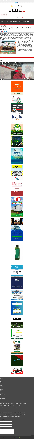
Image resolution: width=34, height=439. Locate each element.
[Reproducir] (1, 79)
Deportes (5, 25)
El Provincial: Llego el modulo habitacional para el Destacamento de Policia (10, 416)
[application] (17, 71)
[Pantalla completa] (32, 79)
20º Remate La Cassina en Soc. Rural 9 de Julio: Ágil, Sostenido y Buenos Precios (10, 405)
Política (1, 382)
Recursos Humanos (24, 21)
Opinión (28, 21)
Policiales (1, 381)
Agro (1, 385)
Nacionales (1, 386)
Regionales (1, 389)
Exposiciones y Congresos (12, 21)
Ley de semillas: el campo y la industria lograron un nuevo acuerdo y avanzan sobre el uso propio (13, 403)
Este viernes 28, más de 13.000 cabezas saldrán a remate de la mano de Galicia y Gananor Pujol (12, 414)
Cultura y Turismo (18, 21)
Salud (1, 390)
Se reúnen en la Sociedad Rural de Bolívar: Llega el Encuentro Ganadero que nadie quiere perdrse (13, 412)
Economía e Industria (6, 21)
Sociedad (1, 21)
